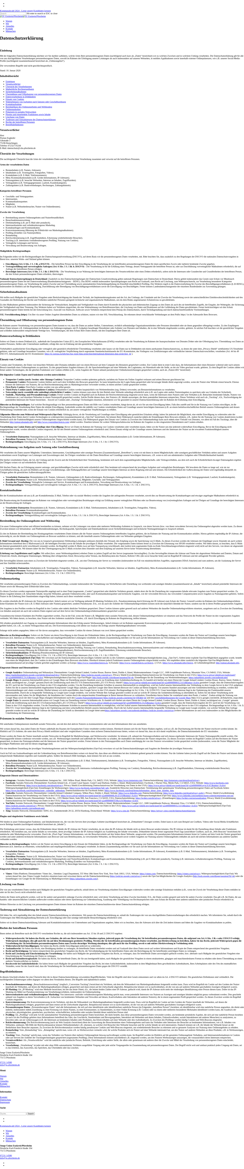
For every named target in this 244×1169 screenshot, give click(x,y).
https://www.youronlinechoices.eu (92, 663)
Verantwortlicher (13, 84)
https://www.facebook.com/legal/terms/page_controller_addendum (35, 790)
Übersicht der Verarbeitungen (19, 86)
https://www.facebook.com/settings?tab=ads (89, 788)
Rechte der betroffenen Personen (20, 122)
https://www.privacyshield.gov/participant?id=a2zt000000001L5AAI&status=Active (162, 682)
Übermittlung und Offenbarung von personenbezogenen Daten (34, 94)
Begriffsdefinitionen (14, 124)
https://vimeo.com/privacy (188, 873)
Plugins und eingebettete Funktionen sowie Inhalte (28, 114)
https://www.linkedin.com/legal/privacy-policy (183, 793)
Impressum (5, 1102)
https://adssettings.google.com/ (83, 878)
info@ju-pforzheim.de (10, 1065)
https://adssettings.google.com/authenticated (208, 677)
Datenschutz (5, 1100)
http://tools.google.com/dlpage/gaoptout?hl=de (113, 677)
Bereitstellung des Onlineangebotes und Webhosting (29, 107)
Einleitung (10, 81)
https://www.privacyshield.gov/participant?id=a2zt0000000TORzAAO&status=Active (99, 800)
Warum (3, 1076)
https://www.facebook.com (216, 783)
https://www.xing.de (120, 811)
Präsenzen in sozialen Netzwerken (21, 112)
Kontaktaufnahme (14, 104)
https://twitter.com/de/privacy (148, 798)
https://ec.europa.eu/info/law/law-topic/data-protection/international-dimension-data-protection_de (88, 354)
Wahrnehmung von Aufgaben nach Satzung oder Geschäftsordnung (36, 102)
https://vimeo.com (147, 873)
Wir (1, 1078)
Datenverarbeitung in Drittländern (21, 97)
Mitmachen (5, 1086)
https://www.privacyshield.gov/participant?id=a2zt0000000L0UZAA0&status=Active (99, 795)
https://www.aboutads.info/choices (178, 663)
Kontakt (3, 1083)
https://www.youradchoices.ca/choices (136, 663)
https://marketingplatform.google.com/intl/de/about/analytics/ (32, 675)
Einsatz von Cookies (15, 99)
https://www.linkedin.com (129, 793)
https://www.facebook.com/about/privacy (44, 785)
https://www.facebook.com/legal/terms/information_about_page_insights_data (139, 790)
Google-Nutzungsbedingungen (89, 698)
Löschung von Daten (15, 117)
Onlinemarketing (13, 109)
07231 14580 (6, 1062)
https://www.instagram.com (130, 780)
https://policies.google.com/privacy (96, 675)
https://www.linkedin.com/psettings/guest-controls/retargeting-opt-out (202, 795)
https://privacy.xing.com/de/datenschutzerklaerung (173, 811)
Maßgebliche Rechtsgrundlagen (20, 89)
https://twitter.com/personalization (191, 798)
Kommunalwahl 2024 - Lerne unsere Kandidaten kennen (25, 11)
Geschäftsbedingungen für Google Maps (173, 698)
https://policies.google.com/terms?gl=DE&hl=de (124, 698)
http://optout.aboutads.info (21, 422)
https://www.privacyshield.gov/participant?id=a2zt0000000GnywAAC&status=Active (186, 785)
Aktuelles (4, 1081)
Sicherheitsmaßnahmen (16, 91)
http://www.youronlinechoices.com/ (53, 422)
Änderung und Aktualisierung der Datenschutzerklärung (31, 119)
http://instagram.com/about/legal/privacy (181, 780)
